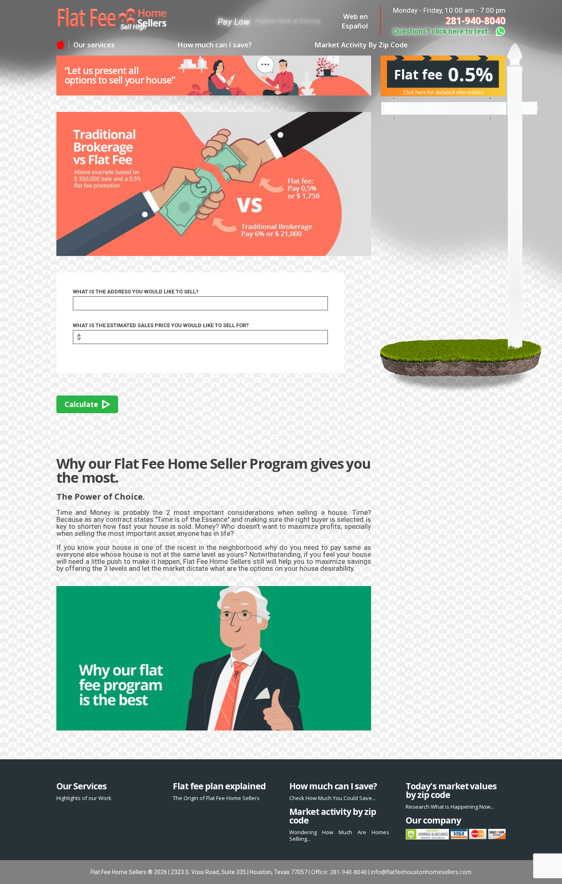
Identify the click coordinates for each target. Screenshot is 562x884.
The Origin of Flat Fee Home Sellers (216, 798)
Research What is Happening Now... (450, 806)
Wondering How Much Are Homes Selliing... (339, 835)
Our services (94, 44)
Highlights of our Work (83, 798)
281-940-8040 (476, 21)
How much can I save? (214, 44)
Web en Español (354, 21)
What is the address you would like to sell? (136, 291)
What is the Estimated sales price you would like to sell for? (161, 325)
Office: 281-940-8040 (339, 872)
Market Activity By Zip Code (361, 44)
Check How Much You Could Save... (332, 798)
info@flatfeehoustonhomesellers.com (421, 872)
